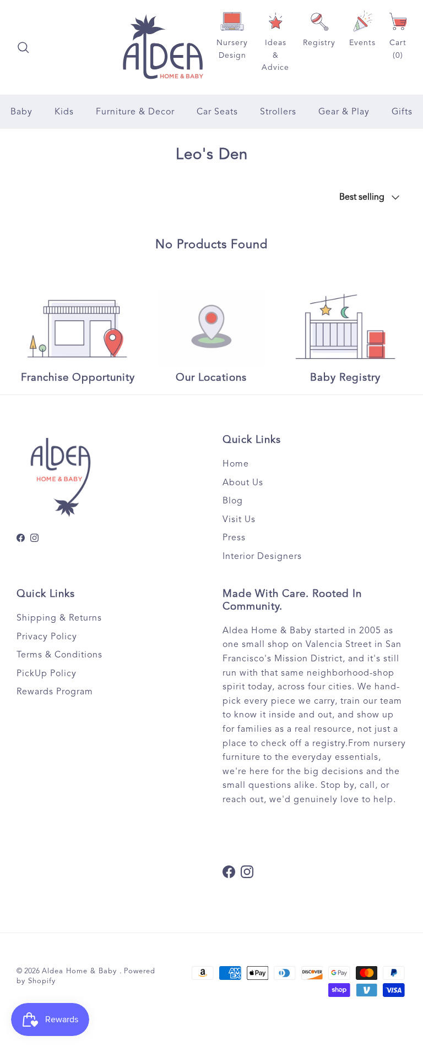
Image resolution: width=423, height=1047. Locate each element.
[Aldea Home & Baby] (162, 47)
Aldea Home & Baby (81, 971)
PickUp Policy (47, 673)
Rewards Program (55, 691)
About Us (243, 482)
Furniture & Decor (135, 111)
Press (234, 537)
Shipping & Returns (59, 617)
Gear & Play (344, 111)
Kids (64, 111)
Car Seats (217, 111)
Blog (233, 500)
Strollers (278, 111)
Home (236, 463)
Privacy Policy (47, 636)
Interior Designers (262, 556)
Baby (21, 111)
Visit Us (239, 519)
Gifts (402, 111)
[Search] (23, 47)
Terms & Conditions (59, 654)
